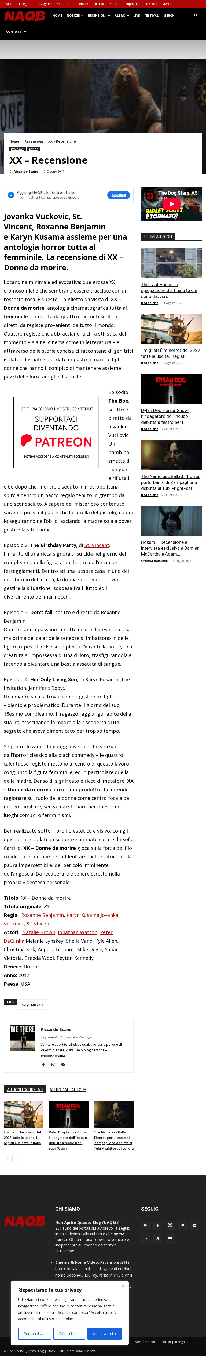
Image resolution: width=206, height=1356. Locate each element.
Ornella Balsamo (154, 561)
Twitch (8, 4)
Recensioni (97, 15)
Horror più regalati (175, 1341)
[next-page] (15, 1159)
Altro (120, 15)
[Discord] (145, 1226)
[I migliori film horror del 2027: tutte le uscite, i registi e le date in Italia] (23, 1114)
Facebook (81, 4)
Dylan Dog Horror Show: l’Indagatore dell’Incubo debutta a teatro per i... (165, 416)
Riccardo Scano (26, 171)
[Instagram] (55, 1065)
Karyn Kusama (83, 915)
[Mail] (64, 1065)
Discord (151, 4)
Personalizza (35, 1333)
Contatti (14, 32)
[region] (70, 1313)
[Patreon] (182, 1226)
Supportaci (133, 4)
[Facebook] (45, 1065)
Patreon (114, 4)
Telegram (25, 4)
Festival (152, 15)
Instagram (45, 4)
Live (137, 15)
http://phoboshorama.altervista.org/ (66, 1037)
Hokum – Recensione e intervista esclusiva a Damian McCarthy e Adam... (170, 548)
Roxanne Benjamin (42, 915)
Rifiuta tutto (69, 1333)
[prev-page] (7, 1159)
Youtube (63, 4)
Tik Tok (98, 4)
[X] (157, 1238)
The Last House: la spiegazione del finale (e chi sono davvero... (169, 290)
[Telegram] (194, 1226)
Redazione (149, 303)
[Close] (123, 1285)
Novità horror (145, 1341)
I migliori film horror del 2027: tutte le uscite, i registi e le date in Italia (22, 1137)
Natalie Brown (38, 932)
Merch (167, 4)
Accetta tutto (104, 1333)
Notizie (73, 15)
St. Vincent (96, 545)
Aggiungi (119, 195)
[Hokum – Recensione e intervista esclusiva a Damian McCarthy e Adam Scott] (171, 521)
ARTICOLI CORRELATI (25, 1090)
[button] (195, 15)
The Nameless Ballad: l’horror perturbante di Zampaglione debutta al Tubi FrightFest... (170, 482)
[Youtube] (170, 1238)
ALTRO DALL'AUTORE (68, 1090)
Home (57, 15)
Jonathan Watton (77, 932)
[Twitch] (145, 1238)
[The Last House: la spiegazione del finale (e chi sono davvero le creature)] (171, 263)
